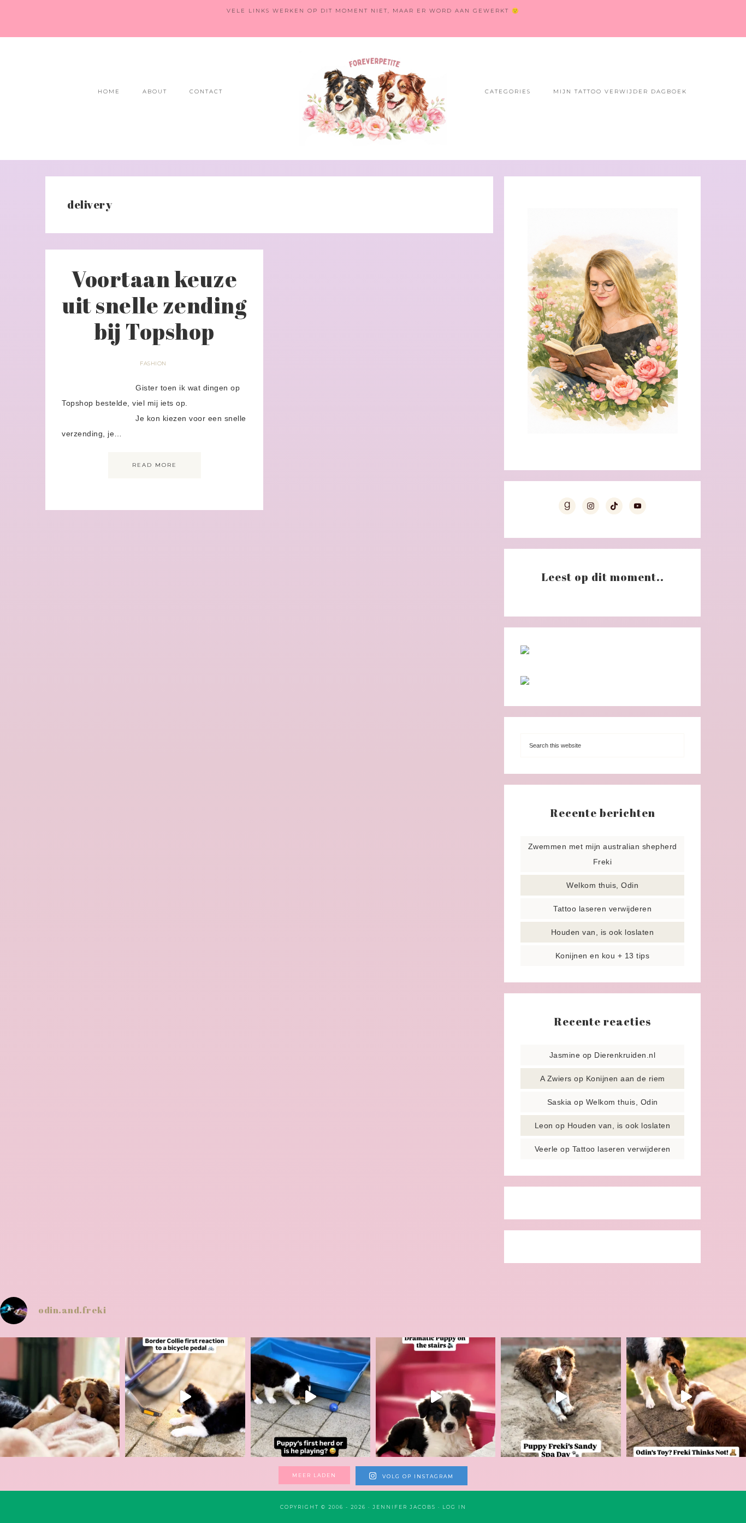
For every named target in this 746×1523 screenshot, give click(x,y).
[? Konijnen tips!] (524, 651)
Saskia (559, 1102)
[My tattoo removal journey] (524, 682)
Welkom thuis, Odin (602, 885)
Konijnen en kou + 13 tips (602, 955)
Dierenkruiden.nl (624, 1055)
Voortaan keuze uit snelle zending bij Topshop (154, 305)
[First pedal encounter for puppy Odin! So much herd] (185, 1397)
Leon (544, 1125)
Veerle (546, 1149)
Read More (154, 465)
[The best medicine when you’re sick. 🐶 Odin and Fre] (60, 1397)
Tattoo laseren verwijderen (602, 908)
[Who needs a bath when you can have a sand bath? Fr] (560, 1397)
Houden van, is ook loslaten (602, 932)
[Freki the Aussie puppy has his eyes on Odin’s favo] (686, 1397)
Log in (454, 1507)
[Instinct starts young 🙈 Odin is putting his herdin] (310, 1397)
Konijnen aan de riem (625, 1078)
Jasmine (565, 1055)
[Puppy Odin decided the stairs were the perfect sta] (435, 1397)
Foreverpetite (373, 98)
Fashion (153, 363)
